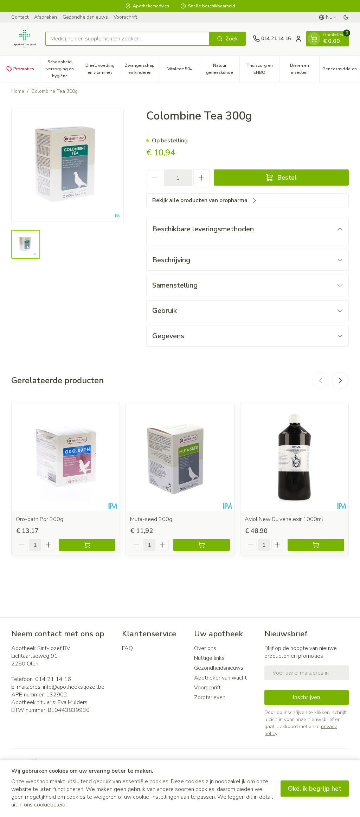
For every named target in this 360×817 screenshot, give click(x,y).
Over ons (205, 648)
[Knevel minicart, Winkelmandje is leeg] (314, 38)
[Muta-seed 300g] (180, 457)
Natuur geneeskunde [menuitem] (222, 69)
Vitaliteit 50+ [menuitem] (183, 70)
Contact (19, 17)
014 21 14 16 (53, 679)
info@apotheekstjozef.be (73, 687)
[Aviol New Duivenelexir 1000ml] (294, 457)
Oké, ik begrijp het (314, 788)
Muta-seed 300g (151, 519)
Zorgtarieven (209, 697)
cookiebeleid (49, 805)
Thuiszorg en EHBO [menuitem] (262, 69)
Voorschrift (125, 17)
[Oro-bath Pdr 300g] (66, 457)
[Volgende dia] (340, 380)
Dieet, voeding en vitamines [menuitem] (102, 69)
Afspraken (45, 17)
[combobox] (127, 39)
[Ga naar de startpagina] (24, 38)
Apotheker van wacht (220, 678)
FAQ (127, 648)
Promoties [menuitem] (23, 69)
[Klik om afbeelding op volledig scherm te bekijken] (67, 165)
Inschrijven (306, 697)
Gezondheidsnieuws (85, 17)
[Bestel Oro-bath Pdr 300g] (87, 545)
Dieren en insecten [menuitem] (304, 69)
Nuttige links (209, 658)
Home (17, 91)
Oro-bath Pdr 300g (39, 519)
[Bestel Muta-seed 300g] (201, 545)
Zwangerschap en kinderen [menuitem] (142, 69)
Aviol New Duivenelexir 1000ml (284, 519)
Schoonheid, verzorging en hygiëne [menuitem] (63, 69)
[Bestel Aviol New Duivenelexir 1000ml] (316, 545)
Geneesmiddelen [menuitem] (341, 70)
